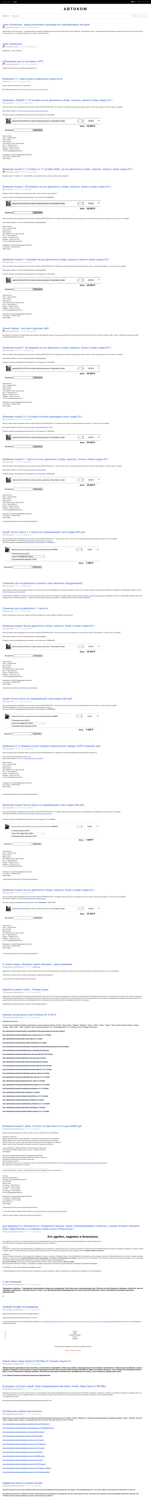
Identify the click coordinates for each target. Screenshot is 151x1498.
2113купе (78, 1321)
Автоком (75, 8)
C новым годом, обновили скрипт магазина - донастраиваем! (37, 964)
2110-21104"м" (64, 1321)
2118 (91, 1321)
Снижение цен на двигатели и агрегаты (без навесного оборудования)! (43, 583)
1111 (40, 1321)
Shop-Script (7, 2)
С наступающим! (12, 1281)
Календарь (15, 16)
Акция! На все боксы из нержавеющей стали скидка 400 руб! (37, 698)
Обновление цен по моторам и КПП (23, 61)
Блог (15, 2)
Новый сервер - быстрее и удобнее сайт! (26, 328)
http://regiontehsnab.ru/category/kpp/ (33, 758)
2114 (82, 1321)
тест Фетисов (8, 189)
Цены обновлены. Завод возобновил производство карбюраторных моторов (46, 24)
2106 (46, 1321)
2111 (70, 1321)
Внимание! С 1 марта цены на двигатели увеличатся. (33, 78)
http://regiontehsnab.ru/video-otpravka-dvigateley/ (91, 596)
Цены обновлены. (13, 43)
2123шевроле (108, 1321)
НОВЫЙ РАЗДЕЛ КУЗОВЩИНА (20, 1307)
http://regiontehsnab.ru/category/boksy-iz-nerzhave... (37, 540)
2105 (43, 1321)
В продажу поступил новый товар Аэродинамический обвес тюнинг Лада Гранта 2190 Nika (54, 1386)
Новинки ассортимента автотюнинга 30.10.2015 (29, 1014)
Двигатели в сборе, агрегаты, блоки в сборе (35, 89)
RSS (134, 2)
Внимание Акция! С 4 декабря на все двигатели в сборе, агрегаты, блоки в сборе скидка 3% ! (56, 259)
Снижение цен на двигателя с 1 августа (25, 608)
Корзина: (144, 2)
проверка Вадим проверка (12, 27)
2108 (53, 1321)
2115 (85, 1321)
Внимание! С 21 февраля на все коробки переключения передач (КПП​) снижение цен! (52, 746)
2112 (73, 1321)
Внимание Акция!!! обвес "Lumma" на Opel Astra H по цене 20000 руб (42, 1126)
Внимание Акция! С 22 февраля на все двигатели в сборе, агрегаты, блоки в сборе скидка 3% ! (57, 347)
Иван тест (7, 81)
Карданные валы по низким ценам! (22, 1483)
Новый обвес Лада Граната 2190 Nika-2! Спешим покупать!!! (37, 1361)
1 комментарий (36, 967)
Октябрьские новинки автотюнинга (22, 1411)
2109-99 (57, 1321)
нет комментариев (32, 27)
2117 (88, 1321)
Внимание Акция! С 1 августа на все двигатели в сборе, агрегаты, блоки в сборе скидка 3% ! (55, 459)
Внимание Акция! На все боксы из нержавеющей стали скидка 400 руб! (43, 805)
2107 (49, 1321)
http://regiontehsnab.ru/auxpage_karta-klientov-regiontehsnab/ (49, 1211)
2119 (95, 1321)
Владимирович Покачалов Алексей (14, 967)
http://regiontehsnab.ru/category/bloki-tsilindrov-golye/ (38, 427)
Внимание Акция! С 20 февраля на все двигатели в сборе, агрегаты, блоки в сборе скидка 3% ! (57, 186)
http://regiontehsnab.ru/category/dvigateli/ (34, 470)
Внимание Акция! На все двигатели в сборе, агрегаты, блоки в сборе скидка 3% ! (49, 625)
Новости (6, 16)
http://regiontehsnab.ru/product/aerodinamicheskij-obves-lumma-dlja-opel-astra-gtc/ (84, 1163)
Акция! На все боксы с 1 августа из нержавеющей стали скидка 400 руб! (44, 532)
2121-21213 (100, 1321)
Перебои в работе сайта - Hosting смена (25, 989)
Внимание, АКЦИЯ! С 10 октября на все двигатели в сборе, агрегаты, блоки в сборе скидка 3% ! (57, 100)
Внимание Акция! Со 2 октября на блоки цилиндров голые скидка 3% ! (43, 416)
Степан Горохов (9, 103)
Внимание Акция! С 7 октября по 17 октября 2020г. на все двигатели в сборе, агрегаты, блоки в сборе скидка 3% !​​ (68, 169)
